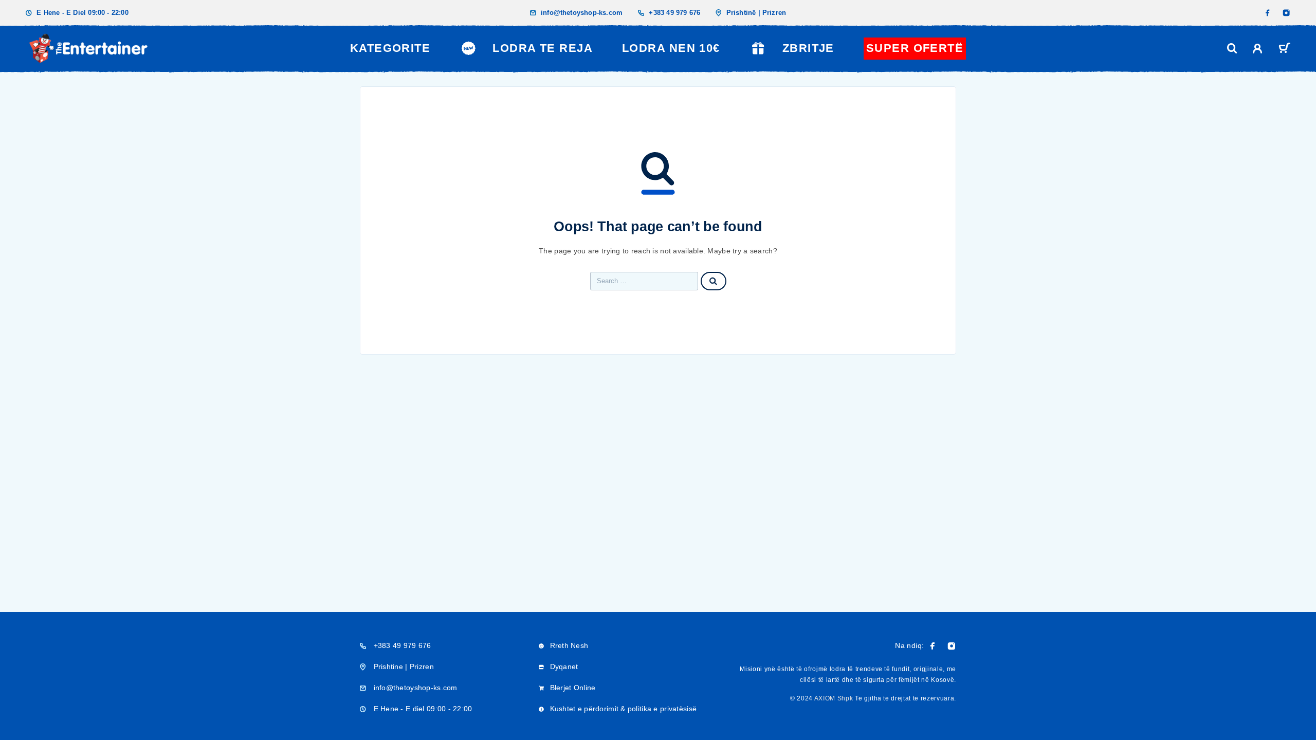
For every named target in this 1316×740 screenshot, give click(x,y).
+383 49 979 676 (674, 12)
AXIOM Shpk (833, 698)
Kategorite (390, 48)
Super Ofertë (914, 48)
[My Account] (1257, 48)
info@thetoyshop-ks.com (582, 12)
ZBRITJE (808, 48)
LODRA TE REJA (542, 48)
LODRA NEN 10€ (671, 48)
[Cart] (1284, 49)
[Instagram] (1286, 13)
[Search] (1232, 48)
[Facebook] (1267, 13)
